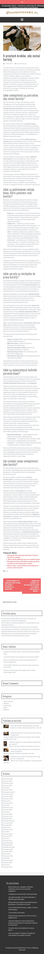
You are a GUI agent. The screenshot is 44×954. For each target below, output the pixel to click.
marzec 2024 (7, 785)
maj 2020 (6, 858)
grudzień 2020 (8, 843)
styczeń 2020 (7, 867)
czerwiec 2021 (8, 829)
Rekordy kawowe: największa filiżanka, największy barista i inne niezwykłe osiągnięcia (20, 889)
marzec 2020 (7, 862)
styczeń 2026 (7, 781)
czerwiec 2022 (8, 803)
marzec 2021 (7, 836)
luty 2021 (6, 838)
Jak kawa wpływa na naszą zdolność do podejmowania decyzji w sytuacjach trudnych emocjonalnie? (22, 923)
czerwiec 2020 (8, 856)
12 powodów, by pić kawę (16, 912)
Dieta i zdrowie (8, 701)
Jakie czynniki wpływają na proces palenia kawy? (23, 559)
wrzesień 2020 (8, 849)
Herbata (6, 703)
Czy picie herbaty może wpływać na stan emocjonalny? (21, 657)
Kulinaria (6, 709)
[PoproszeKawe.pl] (22, 12)
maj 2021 (6, 832)
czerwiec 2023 (8, 796)
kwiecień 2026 (8, 779)
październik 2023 (9, 792)
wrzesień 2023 (8, 794)
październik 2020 (9, 847)
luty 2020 (6, 865)
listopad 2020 (7, 845)
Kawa (6, 571)
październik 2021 (9, 821)
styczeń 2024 (7, 790)
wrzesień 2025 (8, 783)
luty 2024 (6, 788)
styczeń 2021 (7, 840)
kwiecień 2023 (8, 799)
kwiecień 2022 (8, 807)
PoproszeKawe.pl (21, 63)
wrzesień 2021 (8, 823)
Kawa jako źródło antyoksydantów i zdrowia (25, 726)
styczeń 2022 (7, 814)
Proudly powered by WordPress (16, 948)
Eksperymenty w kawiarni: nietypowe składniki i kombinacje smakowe (12, 585)
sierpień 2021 (7, 825)
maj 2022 (6, 805)
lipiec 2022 (6, 801)
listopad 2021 (7, 818)
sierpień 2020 (7, 851)
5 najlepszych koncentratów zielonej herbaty (22, 894)
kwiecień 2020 (8, 860)
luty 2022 (6, 812)
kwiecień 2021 (8, 834)
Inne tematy (7, 705)
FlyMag (34, 948)
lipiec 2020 (6, 854)
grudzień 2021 (8, 816)
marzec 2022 (7, 810)
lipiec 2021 (6, 827)
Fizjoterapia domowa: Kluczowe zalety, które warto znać (23, 6)
